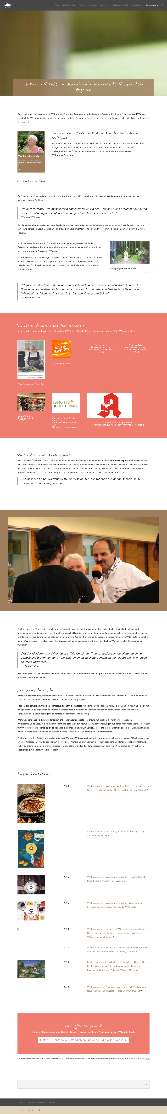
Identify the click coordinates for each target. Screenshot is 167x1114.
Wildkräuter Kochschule (88, 5)
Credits (52, 1102)
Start (57, 5)
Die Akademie (151, 5)
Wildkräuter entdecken (120, 5)
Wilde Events (137, 5)
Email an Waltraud (34, 181)
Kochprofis (104, 5)
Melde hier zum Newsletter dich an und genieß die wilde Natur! (81, 1040)
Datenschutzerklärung (37, 1102)
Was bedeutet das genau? (145, 1059)
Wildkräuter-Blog (68, 5)
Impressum (21, 1102)
